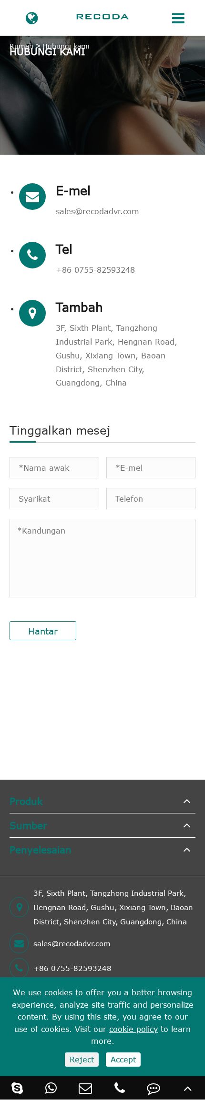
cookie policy (133, 1029)
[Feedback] (154, 1088)
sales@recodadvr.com (97, 211)
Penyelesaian (41, 849)
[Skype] (17, 1088)
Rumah (21, 46)
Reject (82, 1059)
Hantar (43, 631)
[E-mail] (85, 1088)
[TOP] (188, 1088)
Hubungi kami (66, 46)
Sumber (28, 825)
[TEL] (119, 1088)
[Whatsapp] (51, 1088)
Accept (123, 1059)
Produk (26, 801)
